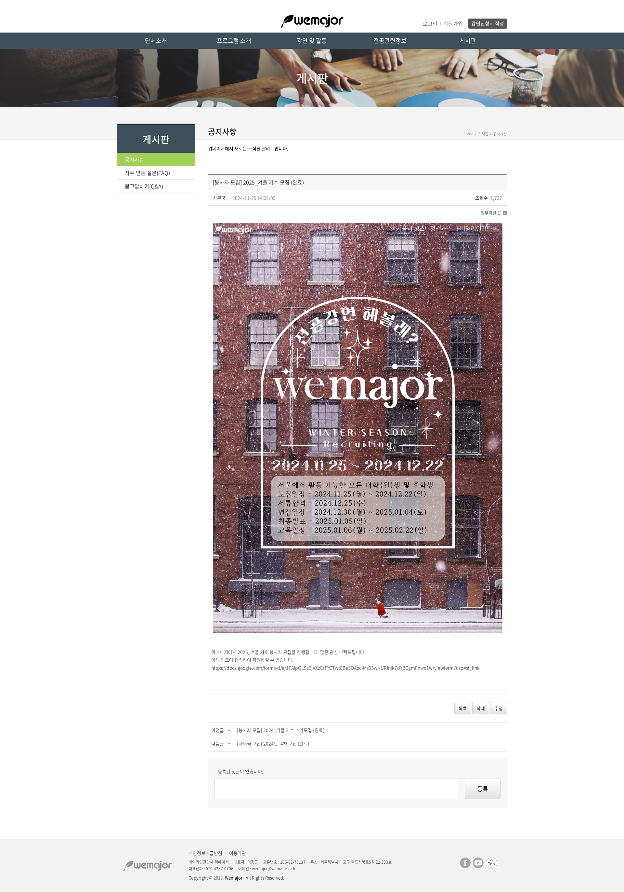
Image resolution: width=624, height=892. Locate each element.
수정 (498, 708)
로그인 (430, 23)
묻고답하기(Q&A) (144, 186)
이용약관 (237, 853)
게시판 (468, 40)
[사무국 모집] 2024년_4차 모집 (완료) (273, 743)
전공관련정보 (390, 40)
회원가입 (453, 23)
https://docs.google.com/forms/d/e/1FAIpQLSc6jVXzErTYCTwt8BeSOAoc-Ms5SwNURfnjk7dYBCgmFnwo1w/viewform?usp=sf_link (345, 667)
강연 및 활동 (312, 40)
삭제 (480, 708)
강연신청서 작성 (487, 23)
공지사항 (134, 159)
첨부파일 (491, 212)
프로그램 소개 (234, 40)
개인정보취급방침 (205, 853)
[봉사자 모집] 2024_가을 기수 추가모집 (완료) (281, 730)
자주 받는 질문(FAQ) (147, 173)
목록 (463, 708)
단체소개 (156, 40)
